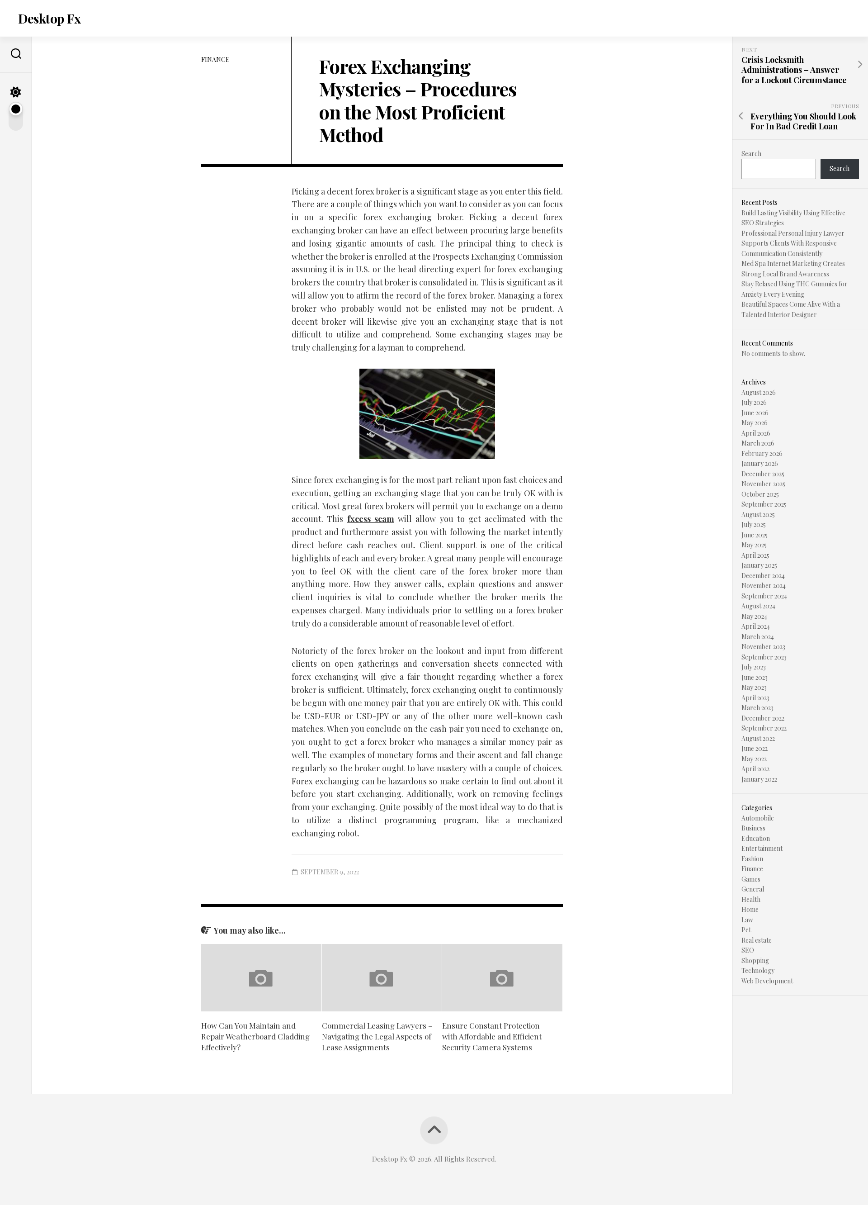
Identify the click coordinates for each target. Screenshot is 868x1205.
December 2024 (763, 575)
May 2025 (754, 545)
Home (750, 909)
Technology (757, 970)
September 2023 (764, 657)
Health (750, 899)
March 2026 (757, 443)
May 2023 (754, 687)
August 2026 (758, 392)
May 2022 (754, 758)
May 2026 (754, 422)
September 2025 (764, 504)
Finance (215, 59)
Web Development (767, 981)
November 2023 (763, 646)
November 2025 (763, 483)
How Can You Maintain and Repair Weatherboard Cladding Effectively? (255, 1036)
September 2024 (764, 596)
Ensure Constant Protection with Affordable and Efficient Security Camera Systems (492, 1036)
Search (751, 153)
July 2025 (753, 524)
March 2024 (757, 636)
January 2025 (759, 565)
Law (747, 920)
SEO (747, 950)
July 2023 (753, 667)
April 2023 (755, 697)
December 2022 (762, 718)
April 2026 (755, 433)
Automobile (757, 818)
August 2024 (758, 606)
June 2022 (754, 748)
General (752, 889)
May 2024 (754, 616)
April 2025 (755, 555)
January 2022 (759, 779)
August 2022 (758, 738)
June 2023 (754, 677)
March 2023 (757, 707)
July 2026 (754, 402)
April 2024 (755, 626)
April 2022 (755, 768)
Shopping (755, 960)
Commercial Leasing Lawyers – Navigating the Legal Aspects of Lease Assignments (377, 1036)
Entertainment (762, 848)
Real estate (756, 940)
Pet (746, 929)
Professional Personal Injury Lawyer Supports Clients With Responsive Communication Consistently (792, 243)
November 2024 (763, 585)
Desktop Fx (49, 18)
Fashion (752, 858)
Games (750, 879)
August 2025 (758, 514)
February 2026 (762, 453)
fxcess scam (370, 518)
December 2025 (762, 474)
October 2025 (760, 494)
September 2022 (764, 728)
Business (753, 828)
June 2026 (755, 412)
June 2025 (754, 535)
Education (755, 838)
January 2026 (759, 463)
